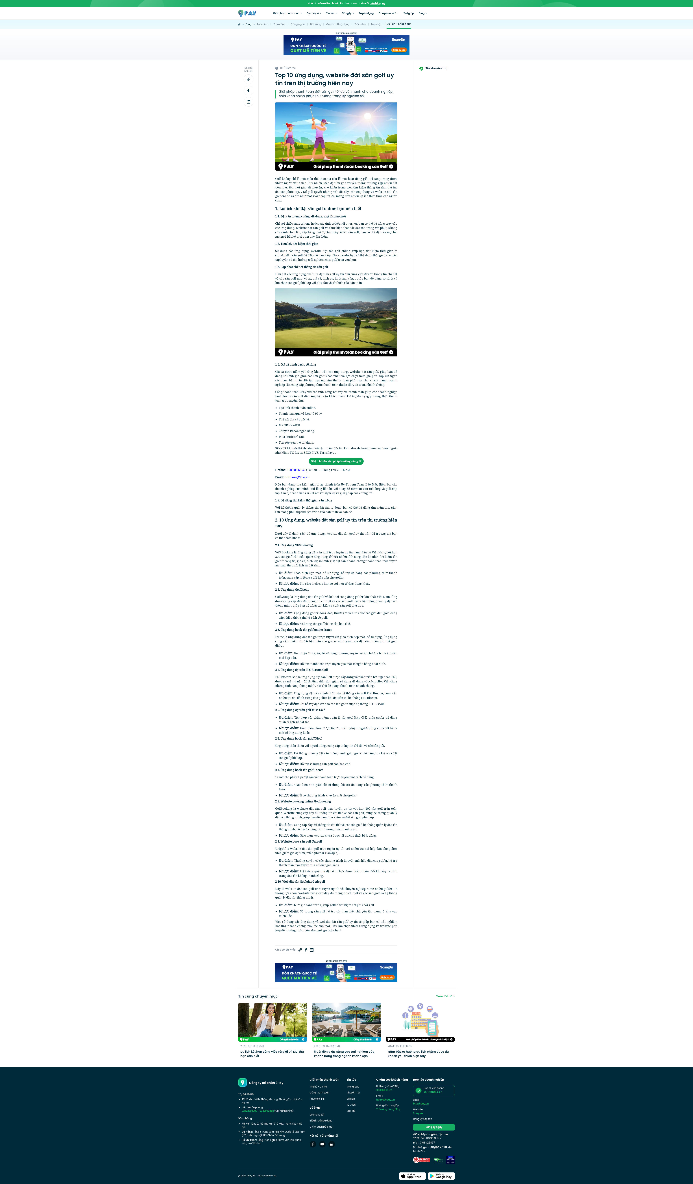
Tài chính (262, 24)
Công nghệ (298, 24)
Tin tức (330, 13)
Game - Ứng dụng (337, 24)
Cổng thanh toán (319, 1093)
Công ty (347, 13)
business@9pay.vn (297, 477)
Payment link (317, 1099)
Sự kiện (351, 1099)
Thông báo (353, 1087)
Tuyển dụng (366, 13)
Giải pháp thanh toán (286, 13)
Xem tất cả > (445, 996)
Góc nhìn (360, 24)
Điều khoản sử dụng (321, 1121)
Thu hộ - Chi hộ (318, 1087)
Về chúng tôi (317, 1115)
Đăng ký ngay (434, 1127)
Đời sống (315, 24)
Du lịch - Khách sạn (399, 24)
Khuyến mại (353, 1093)
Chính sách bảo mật (321, 1127)
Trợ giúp (409, 13)
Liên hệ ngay (377, 3)
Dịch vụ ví (313, 13)
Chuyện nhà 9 (388, 13)
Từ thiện (351, 1105)
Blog (422, 13)
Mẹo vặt (376, 24)
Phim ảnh (279, 24)
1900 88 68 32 (296, 470)
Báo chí (351, 1111)
